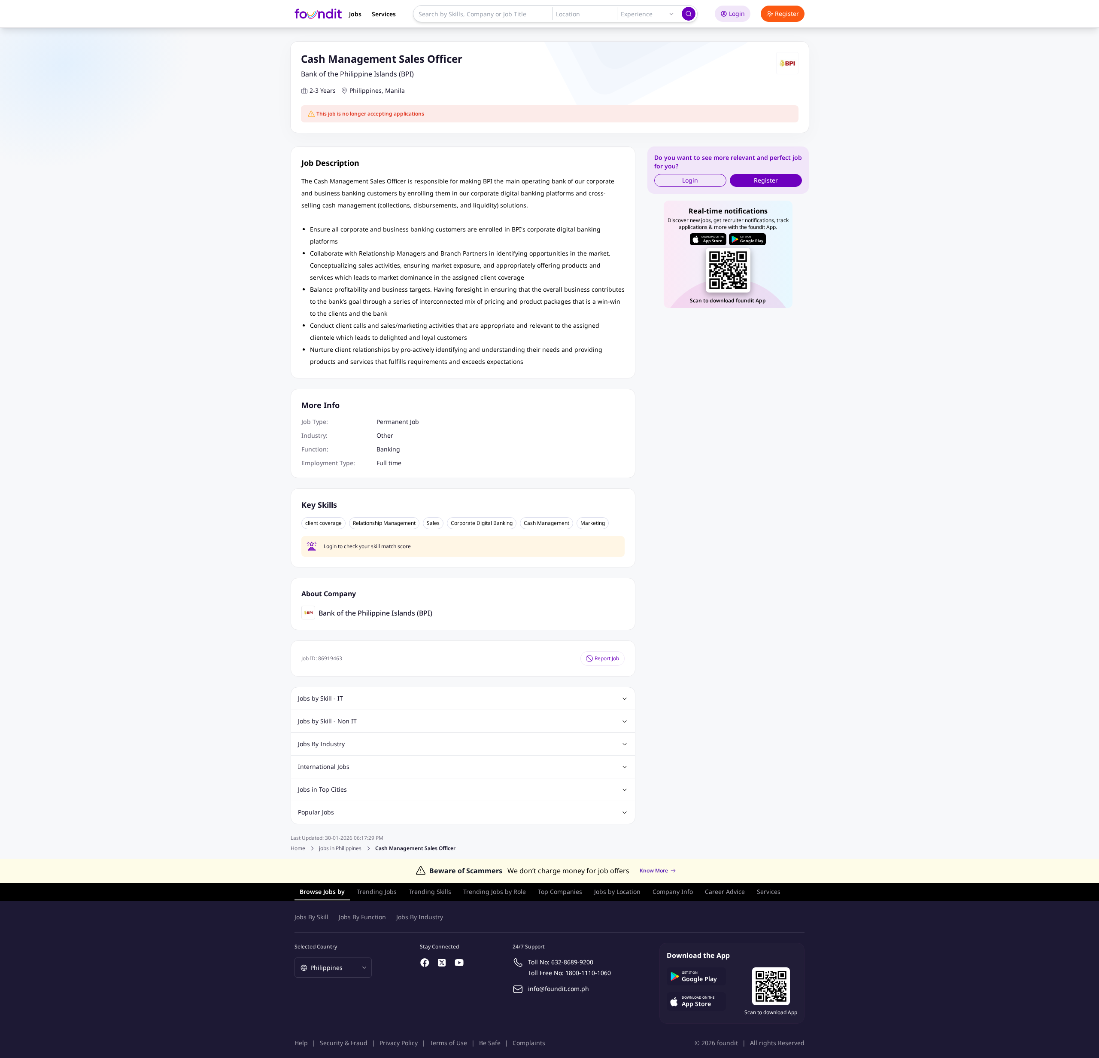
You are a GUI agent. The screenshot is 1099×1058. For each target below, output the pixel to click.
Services (384, 14)
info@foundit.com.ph (558, 989)
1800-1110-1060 (588, 973)
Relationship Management (384, 523)
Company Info (673, 891)
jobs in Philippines (340, 848)
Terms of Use (448, 1043)
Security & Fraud (343, 1043)
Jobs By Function (362, 917)
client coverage (323, 523)
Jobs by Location (617, 891)
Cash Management (546, 523)
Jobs (355, 14)
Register (787, 13)
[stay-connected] (425, 962)
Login (737, 13)
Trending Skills (430, 891)
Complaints (529, 1043)
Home (298, 848)
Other (384, 435)
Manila (395, 90)
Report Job (607, 658)
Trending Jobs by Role (494, 891)
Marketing (592, 523)
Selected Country (315, 946)
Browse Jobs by (322, 891)
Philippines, (366, 90)
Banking (388, 449)
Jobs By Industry (419, 917)
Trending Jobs (377, 891)
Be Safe (490, 1043)
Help (301, 1043)
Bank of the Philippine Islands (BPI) (357, 74)
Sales (433, 523)
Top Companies (560, 891)
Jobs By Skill (311, 917)
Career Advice (725, 891)
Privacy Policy (398, 1043)
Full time (388, 463)
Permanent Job (397, 422)
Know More (654, 870)
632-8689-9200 (572, 962)
